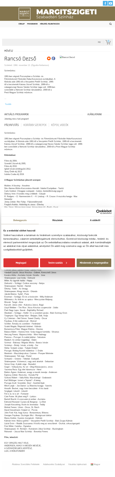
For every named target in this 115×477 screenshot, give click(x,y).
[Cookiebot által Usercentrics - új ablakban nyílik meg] (98, 212)
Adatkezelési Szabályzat (54, 464)
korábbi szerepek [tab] (35, 125)
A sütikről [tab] (95, 220)
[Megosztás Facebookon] (53, 58)
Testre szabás (55, 262)
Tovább (8, 104)
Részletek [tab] (57, 220)
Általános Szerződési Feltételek (26, 464)
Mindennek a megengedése (94, 262)
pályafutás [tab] (11, 125)
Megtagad (21, 262)
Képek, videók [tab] (59, 125)
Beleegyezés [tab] (20, 220)
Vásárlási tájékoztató (77, 464)
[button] (110, 24)
